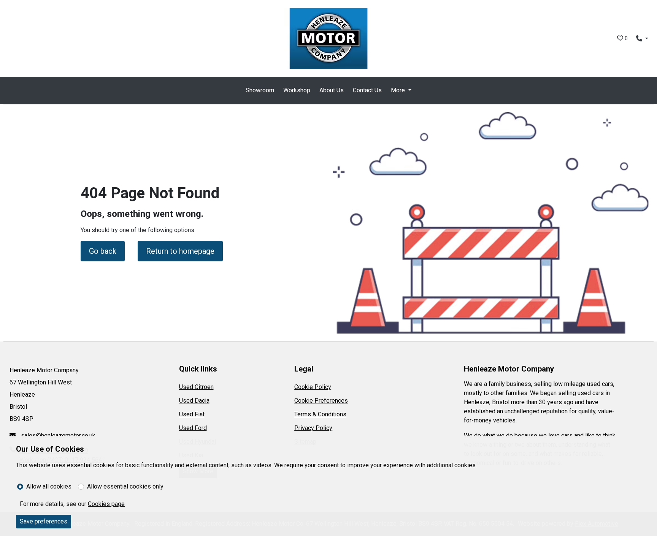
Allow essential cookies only (125, 486)
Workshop (296, 90)
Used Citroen (196, 387)
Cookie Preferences (321, 400)
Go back (102, 251)
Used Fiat (192, 414)
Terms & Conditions (320, 414)
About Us (331, 90)
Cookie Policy (312, 387)
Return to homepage (180, 251)
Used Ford (193, 428)
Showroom (260, 90)
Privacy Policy (313, 428)
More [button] (398, 90)
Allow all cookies (48, 486)
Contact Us (367, 90)
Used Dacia (194, 400)
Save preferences (43, 521)
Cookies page (106, 504)
